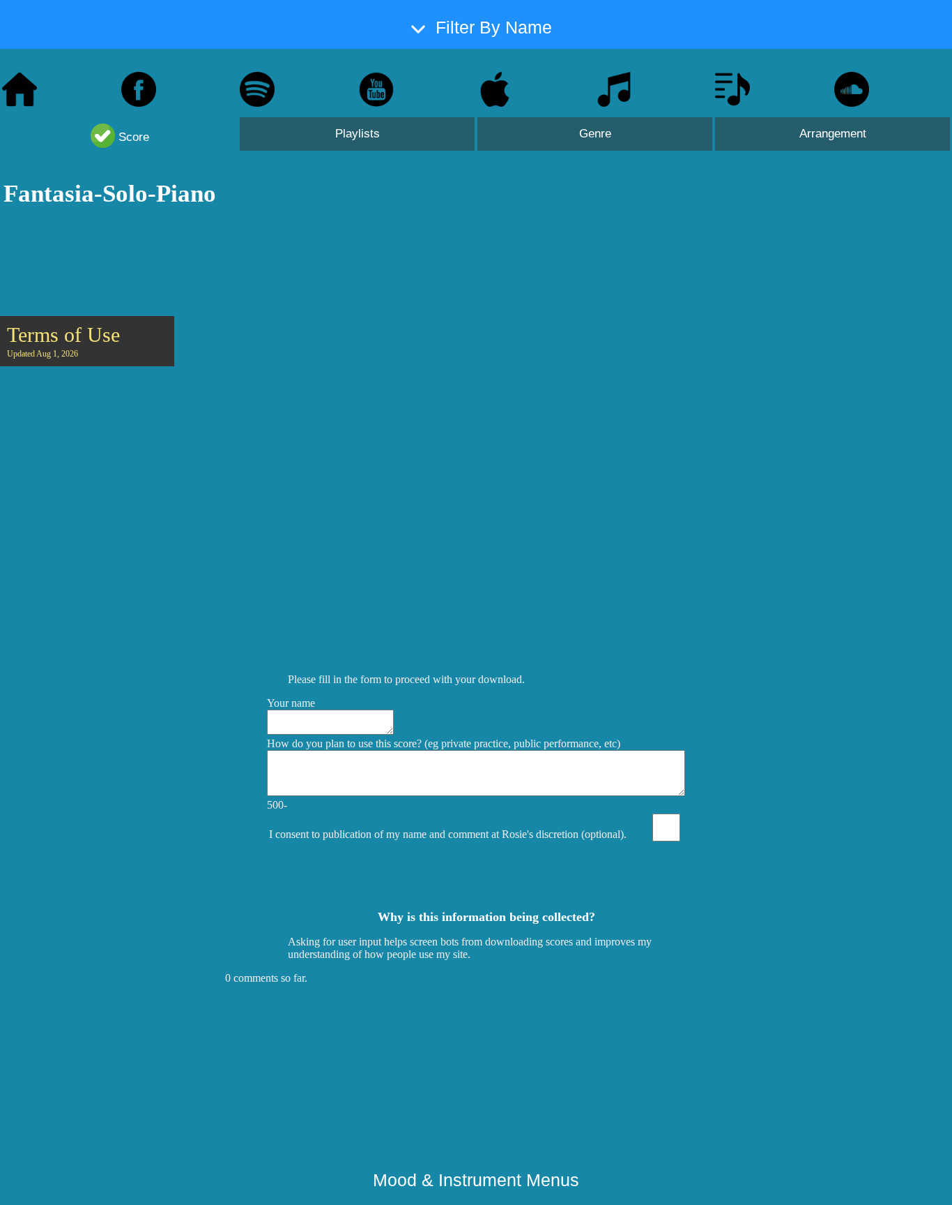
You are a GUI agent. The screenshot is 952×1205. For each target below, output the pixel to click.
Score (132, 137)
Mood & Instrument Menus (476, 1180)
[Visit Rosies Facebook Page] (138, 103)
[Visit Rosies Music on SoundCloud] (851, 103)
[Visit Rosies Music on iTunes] (494, 103)
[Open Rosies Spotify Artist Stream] (257, 103)
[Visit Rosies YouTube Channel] (376, 103)
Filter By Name (494, 27)
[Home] (19, 103)
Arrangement (832, 133)
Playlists (357, 133)
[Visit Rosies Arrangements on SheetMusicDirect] (614, 103)
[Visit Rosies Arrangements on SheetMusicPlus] (732, 103)
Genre (595, 133)
